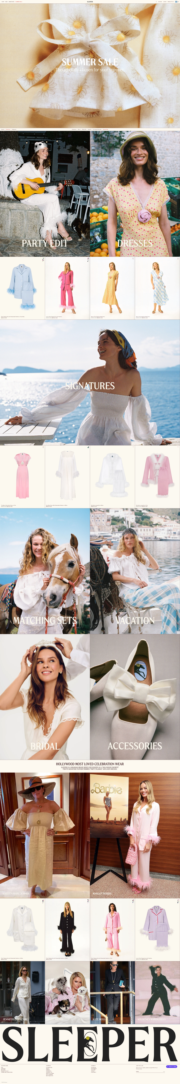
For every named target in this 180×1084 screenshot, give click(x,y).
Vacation (89, 129)
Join (164, 1071)
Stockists (48, 1071)
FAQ (2, 1067)
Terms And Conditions (6, 1072)
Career (48, 1069)
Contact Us (49, 1072)
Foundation (49, 1067)
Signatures (74, 129)
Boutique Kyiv (49, 1075)
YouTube (93, 1069)
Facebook (93, 1067)
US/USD (160, 1)
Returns (3, 1069)
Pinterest (93, 1072)
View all (2, 129)
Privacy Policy (5, 1071)
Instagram (93, 1068)
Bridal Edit (84, 129)
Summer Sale (105, 129)
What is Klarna (50, 1073)
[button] (3, 1)
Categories (14, 129)
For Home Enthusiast (97, 129)
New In (79, 129)
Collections (8, 129)
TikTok (92, 1071)
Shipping (3, 1068)
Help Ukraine (49, 1074)
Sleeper (5, 1082)
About (47, 1068)
